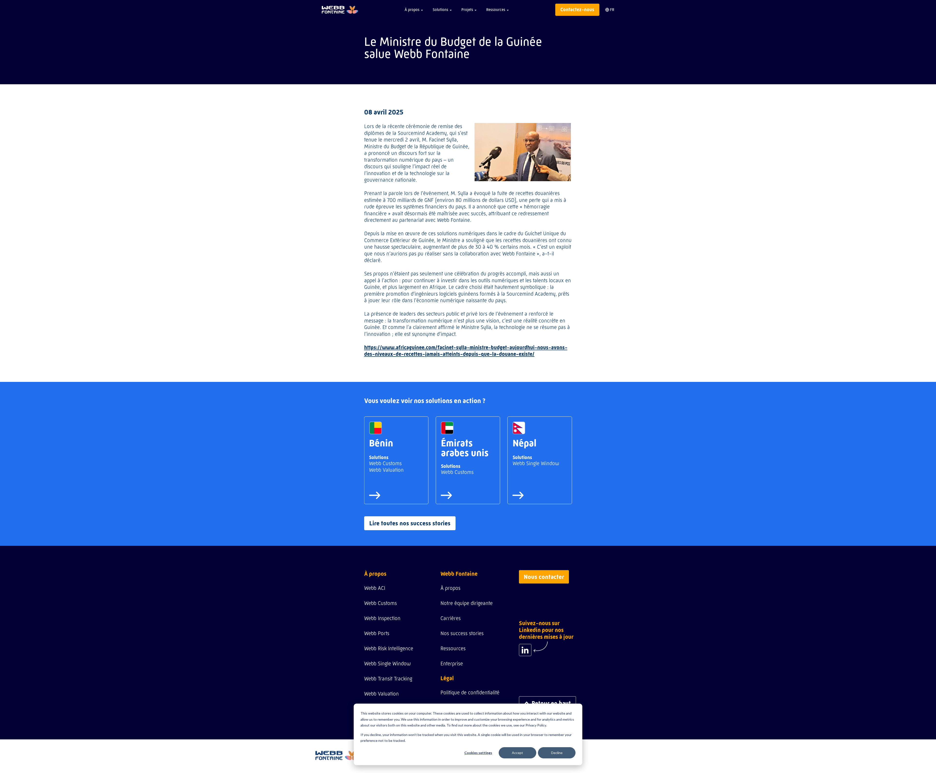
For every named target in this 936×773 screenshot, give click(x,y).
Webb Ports (376, 633)
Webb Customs (380, 603)
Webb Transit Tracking (388, 679)
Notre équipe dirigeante (466, 603)
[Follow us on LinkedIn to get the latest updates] (525, 650)
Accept (517, 753)
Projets (467, 9)
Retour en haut (551, 703)
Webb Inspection (382, 618)
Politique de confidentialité (469, 692)
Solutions (440, 9)
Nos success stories (462, 633)
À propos (412, 9)
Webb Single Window (387, 663)
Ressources (495, 9)
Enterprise (451, 663)
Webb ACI (374, 588)
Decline (557, 753)
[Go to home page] (340, 10)
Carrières (450, 618)
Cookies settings (478, 753)
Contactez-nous (577, 9)
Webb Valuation (381, 694)
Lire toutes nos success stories (409, 523)
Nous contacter (544, 576)
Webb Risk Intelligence (388, 648)
